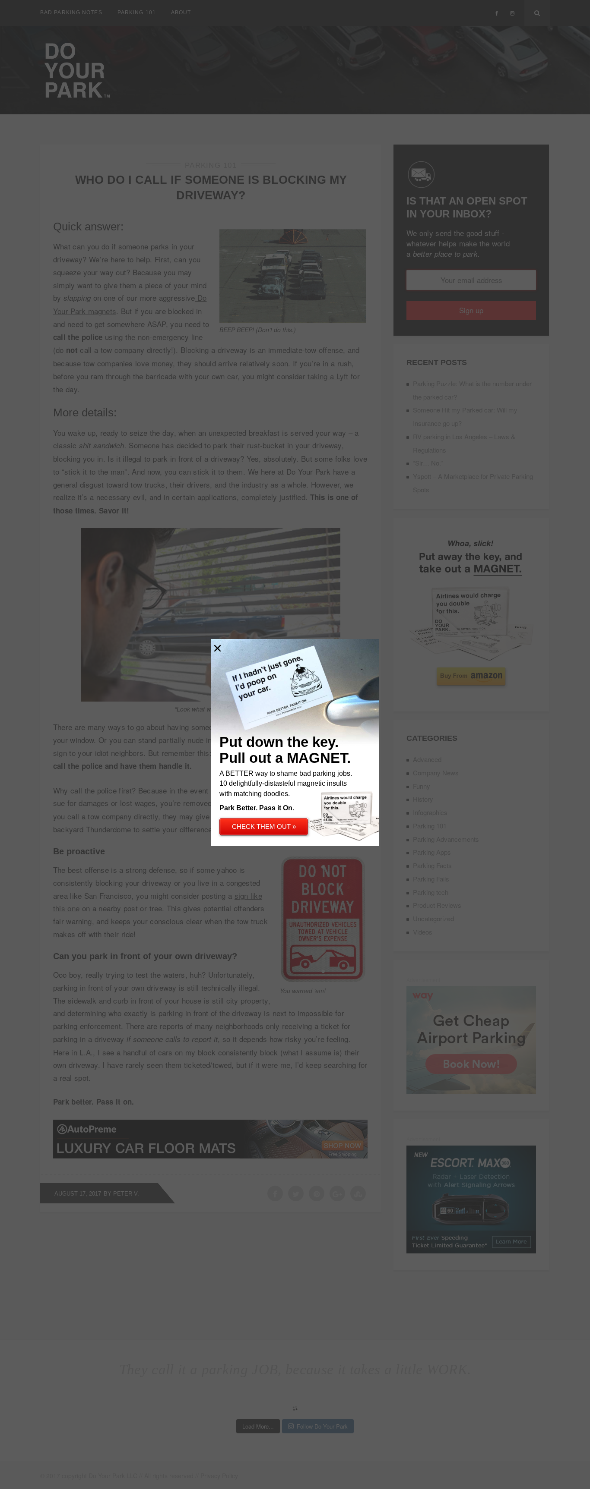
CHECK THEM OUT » (264, 826)
